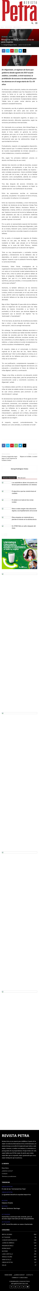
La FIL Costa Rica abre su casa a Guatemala (17, 1224)
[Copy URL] (24, 51)
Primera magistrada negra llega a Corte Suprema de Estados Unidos (9, 458)
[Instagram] (15, 1286)
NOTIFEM (4, 1200)
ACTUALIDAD (6, 1214)
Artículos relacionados (9, 478)
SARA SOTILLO (17, 27)
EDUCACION (8, 27)
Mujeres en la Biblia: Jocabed (28, 456)
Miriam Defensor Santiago (11, 1208)
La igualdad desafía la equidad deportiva (16, 1194)
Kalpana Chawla (7, 1203)
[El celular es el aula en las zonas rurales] (6, 502)
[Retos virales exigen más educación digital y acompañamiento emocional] (6, 511)
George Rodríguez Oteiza (10, 44)
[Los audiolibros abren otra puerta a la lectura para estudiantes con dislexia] (6, 485)
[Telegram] (20, 51)
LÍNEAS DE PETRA (7, 1186)
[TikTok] (19, 1286)
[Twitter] (8, 51)
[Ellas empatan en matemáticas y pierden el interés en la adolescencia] (6, 519)
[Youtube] (27, 1286)
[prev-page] (3, 535)
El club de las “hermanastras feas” (14, 1189)
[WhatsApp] (16, 51)
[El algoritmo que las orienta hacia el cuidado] (6, 493)
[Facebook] (3, 51)
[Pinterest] (12, 51)
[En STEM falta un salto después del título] (6, 528)
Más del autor (22, 478)
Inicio (2, 27)
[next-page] (6, 535)
